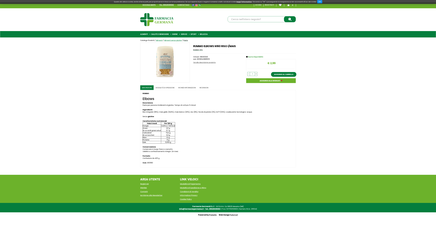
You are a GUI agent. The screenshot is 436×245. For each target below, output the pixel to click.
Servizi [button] (184, 34)
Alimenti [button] (144, 34)
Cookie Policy (186, 199)
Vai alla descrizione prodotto (204, 62)
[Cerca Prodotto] (290, 19)
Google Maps (149, 5)
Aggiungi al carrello (283, 74)
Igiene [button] (175, 34)
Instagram (196, 5)
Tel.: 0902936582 (212, 209)
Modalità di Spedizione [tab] (165, 88)
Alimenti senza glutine (173, 40)
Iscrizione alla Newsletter (151, 195)
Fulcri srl (234, 215)
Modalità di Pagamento (190, 184)
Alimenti (159, 40)
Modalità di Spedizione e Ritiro (193, 187)
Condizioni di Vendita (189, 191)
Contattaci (183, 5)
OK (320, 2)
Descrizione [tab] (147, 88)
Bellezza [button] (204, 34)
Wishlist (280, 5)
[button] (248, 74)
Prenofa (213, 215)
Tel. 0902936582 (166, 5)
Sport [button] (194, 34)
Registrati (269, 5)
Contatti (144, 191)
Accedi (258, 5)
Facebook (193, 5)
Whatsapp (200, 5)
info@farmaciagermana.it (191, 209)
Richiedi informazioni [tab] (187, 88)
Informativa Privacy (188, 195)
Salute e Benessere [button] (160, 34)
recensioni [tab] (204, 88)
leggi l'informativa (244, 2)
